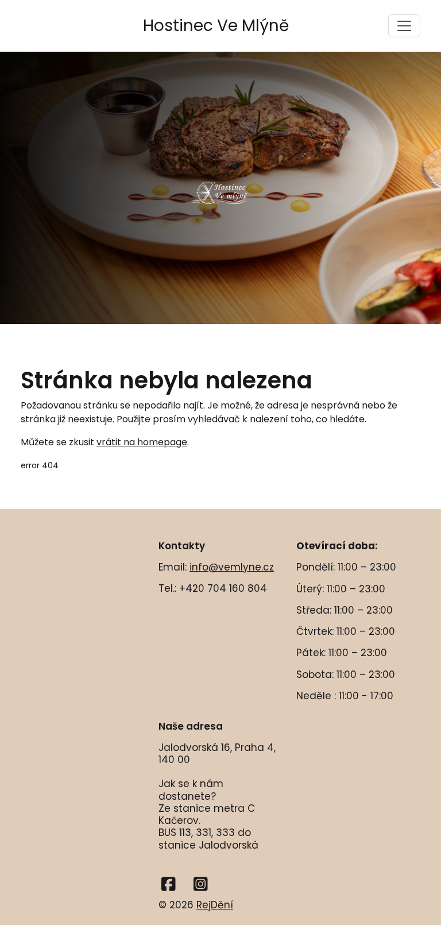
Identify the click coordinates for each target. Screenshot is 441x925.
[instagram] (201, 884)
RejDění (214, 905)
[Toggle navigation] (404, 25)
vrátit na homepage (141, 442)
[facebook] (168, 884)
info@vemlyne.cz (231, 567)
